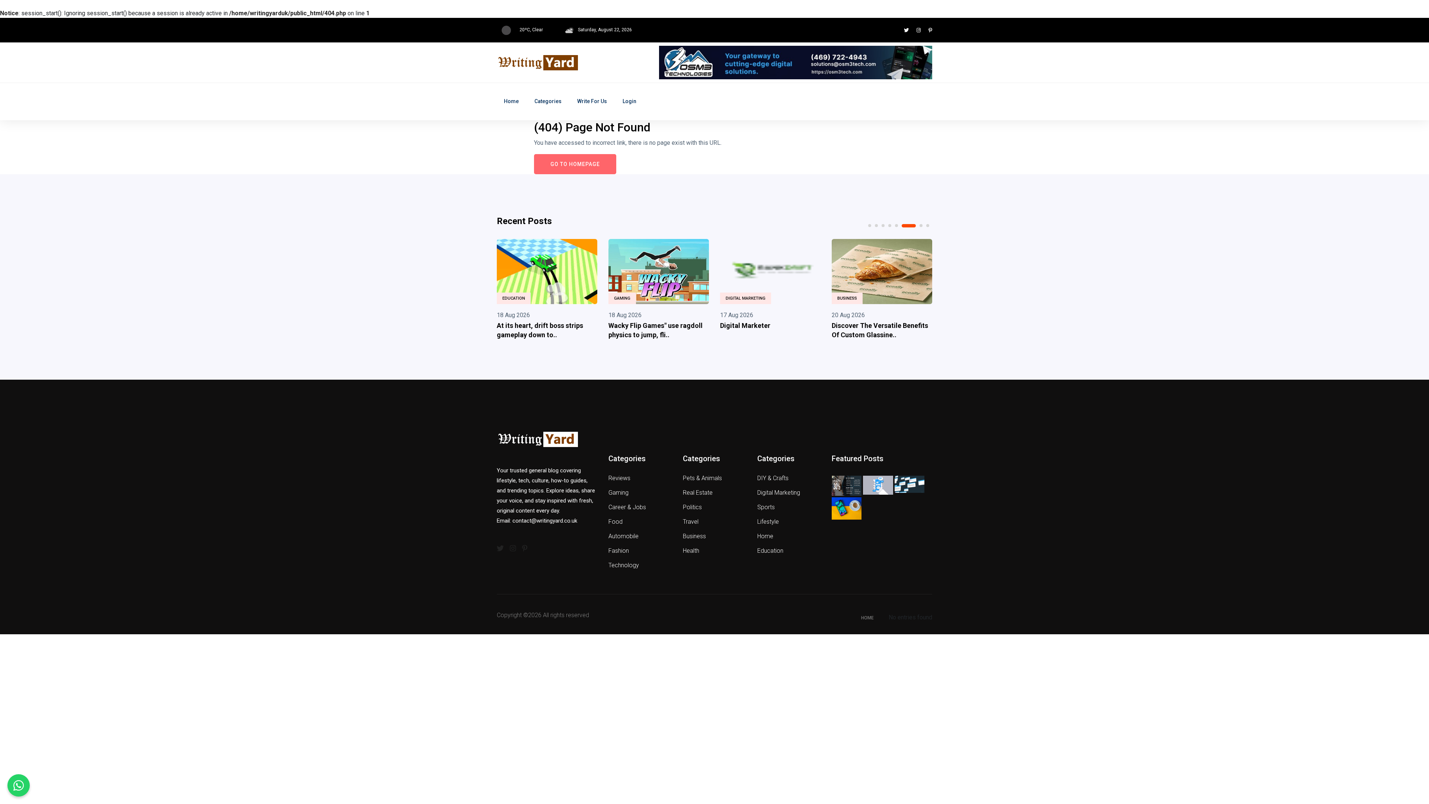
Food (615, 521)
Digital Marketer (745, 325)
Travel (690, 521)
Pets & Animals (702, 478)
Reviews (619, 478)
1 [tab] (869, 225)
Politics (692, 507)
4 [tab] (889, 225)
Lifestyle (768, 521)
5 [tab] (896, 225)
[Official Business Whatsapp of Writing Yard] (18, 785)
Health (691, 550)
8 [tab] (927, 225)
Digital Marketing (745, 298)
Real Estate (698, 492)
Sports (766, 507)
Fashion (618, 550)
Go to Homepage (575, 164)
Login (629, 101)
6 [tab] (909, 225)
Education (513, 298)
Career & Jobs (627, 507)
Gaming (622, 298)
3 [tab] (883, 225)
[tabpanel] (547, 290)
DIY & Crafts (773, 478)
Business (847, 298)
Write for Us (592, 101)
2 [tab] (876, 225)
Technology (623, 565)
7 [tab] (921, 225)
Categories (548, 101)
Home (511, 101)
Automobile (623, 536)
